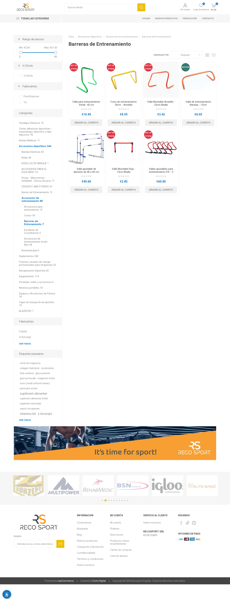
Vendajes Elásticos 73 (31, 122)
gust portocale (28, 378)
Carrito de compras (121, 549)
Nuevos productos (87, 540)
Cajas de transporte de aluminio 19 (36, 304)
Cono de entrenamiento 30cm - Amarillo (123, 103)
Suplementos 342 (28, 256)
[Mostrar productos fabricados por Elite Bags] (167, 485)
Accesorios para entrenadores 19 (33, 208)
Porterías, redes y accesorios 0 (36, 282)
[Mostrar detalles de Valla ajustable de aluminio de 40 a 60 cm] (86, 147)
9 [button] (124, 500)
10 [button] (127, 500)
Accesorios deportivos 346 (35, 146)
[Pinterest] (181, 523)
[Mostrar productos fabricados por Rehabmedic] (63, 485)
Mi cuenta (185, 9)
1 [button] (102, 500)
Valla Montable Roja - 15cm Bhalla (123, 170)
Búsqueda (141, 7)
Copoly (23, 331)
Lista (213, 55)
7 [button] (119, 500)
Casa (71, 36)
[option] (28, 485)
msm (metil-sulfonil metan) (35, 383)
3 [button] (108, 500)
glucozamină (43, 373)
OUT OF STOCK (73, 67)
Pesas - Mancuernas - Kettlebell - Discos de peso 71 (38, 179)
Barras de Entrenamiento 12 (37, 192)
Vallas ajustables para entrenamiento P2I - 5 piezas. (161, 171)
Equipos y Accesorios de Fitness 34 (37, 295)
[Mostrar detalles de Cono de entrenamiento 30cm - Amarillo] (123, 80)
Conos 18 (29, 215)
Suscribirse (60, 544)
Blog (79, 534)
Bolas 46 (26, 157)
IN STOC (185, 67)
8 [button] (122, 500)
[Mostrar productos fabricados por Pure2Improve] (202, 485)
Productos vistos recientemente (119, 542)
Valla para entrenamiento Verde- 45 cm (86, 103)
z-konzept (45, 414)
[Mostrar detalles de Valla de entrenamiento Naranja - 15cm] (198, 80)
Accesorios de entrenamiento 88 (32, 199)
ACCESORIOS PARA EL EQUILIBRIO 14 (34, 171)
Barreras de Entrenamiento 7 (34, 223)
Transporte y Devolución (90, 546)
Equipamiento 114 (29, 276)
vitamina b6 (28, 414)
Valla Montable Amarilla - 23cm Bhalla (161, 103)
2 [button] (105, 500)
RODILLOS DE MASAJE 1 (35, 163)
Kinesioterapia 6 (30, 250)
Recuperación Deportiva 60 (34, 270)
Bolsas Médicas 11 (29, 140)
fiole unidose (27, 373)
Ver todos (25, 343)
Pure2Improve (31, 96)
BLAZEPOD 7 (26, 311)
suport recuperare (30, 408)
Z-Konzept (25, 337)
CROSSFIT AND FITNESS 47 (37, 186)
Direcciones (116, 534)
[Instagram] (194, 523)
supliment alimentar (33, 393)
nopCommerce (66, 580)
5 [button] (114, 500)
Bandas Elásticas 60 (33, 151)
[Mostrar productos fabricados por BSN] (98, 485)
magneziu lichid (46, 378)
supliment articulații (30, 403)
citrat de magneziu (30, 363)
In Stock (28, 75)
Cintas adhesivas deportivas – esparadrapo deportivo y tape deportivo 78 (35, 131)
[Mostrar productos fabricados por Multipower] (28, 485)
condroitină (47, 368)
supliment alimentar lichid (34, 398)
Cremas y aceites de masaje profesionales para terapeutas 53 (37, 263)
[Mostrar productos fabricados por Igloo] (133, 485)
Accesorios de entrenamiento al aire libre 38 (35, 241)
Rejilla (207, 55)
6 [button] (116, 500)
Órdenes (114, 528)
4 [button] (111, 500)
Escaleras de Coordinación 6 (32, 231)
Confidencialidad (86, 552)
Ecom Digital (99, 580)
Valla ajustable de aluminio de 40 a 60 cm (86, 170)
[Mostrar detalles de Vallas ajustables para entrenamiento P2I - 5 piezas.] (161, 147)
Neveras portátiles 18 (31, 287)
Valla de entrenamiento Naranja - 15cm (198, 103)
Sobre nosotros (85, 565)
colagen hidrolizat (29, 368)
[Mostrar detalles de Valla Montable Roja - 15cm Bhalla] (123, 147)
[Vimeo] (187, 522)
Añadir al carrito (86, 122)
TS (25, 102)
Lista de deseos (119, 555)
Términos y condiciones (90, 558)
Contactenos (84, 522)
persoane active (28, 388)
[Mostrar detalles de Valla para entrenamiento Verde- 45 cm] (86, 80)
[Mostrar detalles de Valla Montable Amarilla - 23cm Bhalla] (161, 80)
